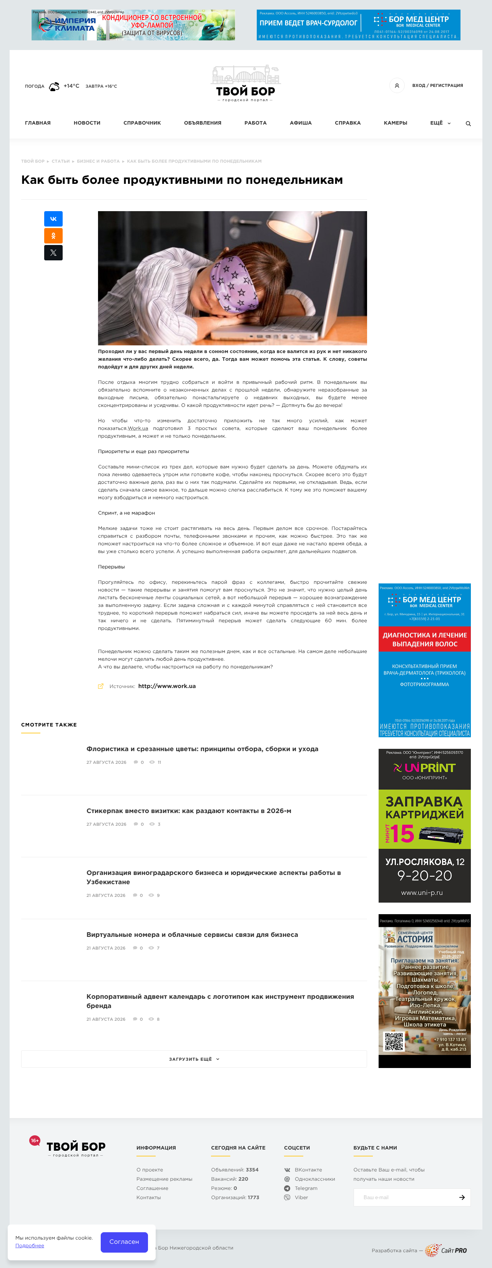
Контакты (148, 1198)
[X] (53, 252)
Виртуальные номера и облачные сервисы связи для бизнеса (192, 935)
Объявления (202, 124)
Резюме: (224, 1189)
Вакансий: (229, 1180)
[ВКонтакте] (53, 219)
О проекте (149, 1170)
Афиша (301, 124)
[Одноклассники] (53, 235)
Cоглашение (152, 1189)
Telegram (306, 1189)
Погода (35, 86)
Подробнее (29, 1246)
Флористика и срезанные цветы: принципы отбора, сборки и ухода (202, 749)
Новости (87, 124)
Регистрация (446, 86)
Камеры (395, 124)
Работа (255, 124)
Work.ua (138, 429)
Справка (348, 124)
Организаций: (235, 1198)
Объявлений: (235, 1170)
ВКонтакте (308, 1170)
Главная (38, 124)
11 (159, 763)
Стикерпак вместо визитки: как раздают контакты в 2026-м (188, 811)
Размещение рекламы (164, 1180)
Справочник (142, 124)
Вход (419, 86)
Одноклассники (315, 1180)
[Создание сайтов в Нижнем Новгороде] (446, 1251)
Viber (301, 1198)
